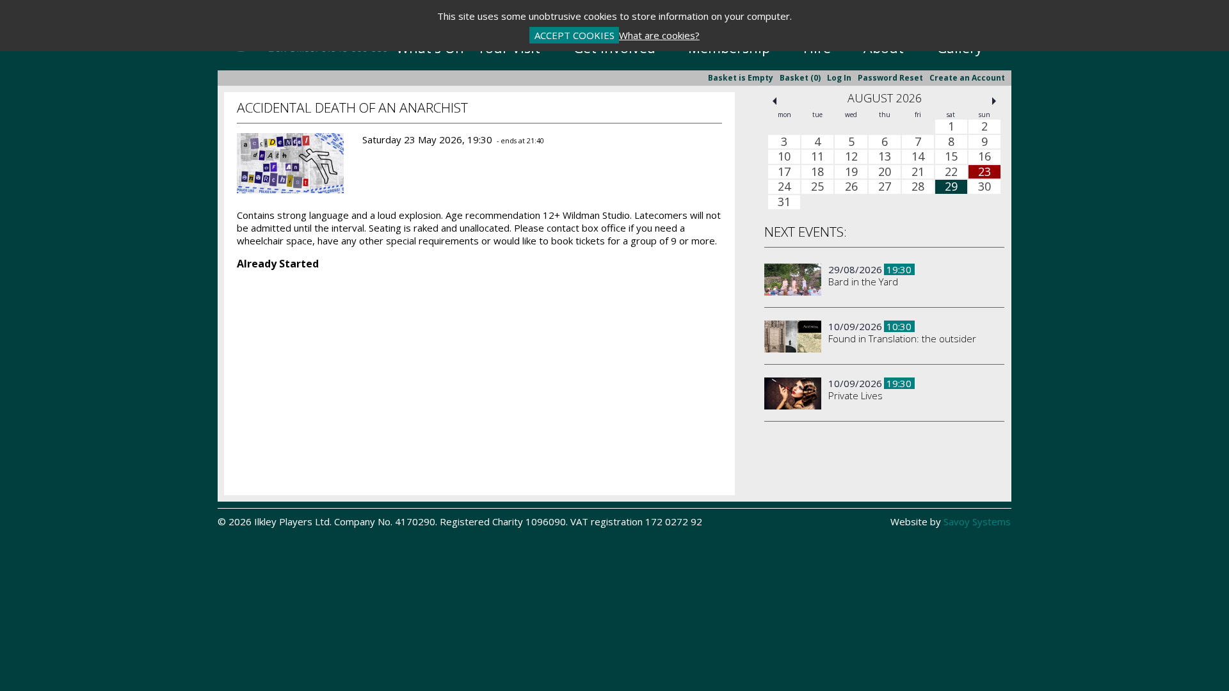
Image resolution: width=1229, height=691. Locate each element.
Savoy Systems (977, 521)
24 (784, 187)
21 (918, 172)
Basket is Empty (740, 77)
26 (851, 187)
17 (784, 172)
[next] (994, 101)
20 (884, 172)
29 (951, 187)
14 (918, 157)
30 (984, 187)
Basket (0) (800, 77)
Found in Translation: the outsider (902, 338)
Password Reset (890, 77)
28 (918, 187)
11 (817, 157)
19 (851, 172)
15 (951, 157)
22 (951, 172)
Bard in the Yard (863, 281)
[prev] (774, 101)
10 (784, 157)
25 (817, 187)
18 (817, 172)
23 (984, 172)
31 (784, 202)
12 (851, 157)
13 (884, 157)
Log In (839, 77)
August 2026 (884, 98)
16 (984, 157)
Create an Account (967, 77)
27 (884, 187)
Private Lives (855, 395)
